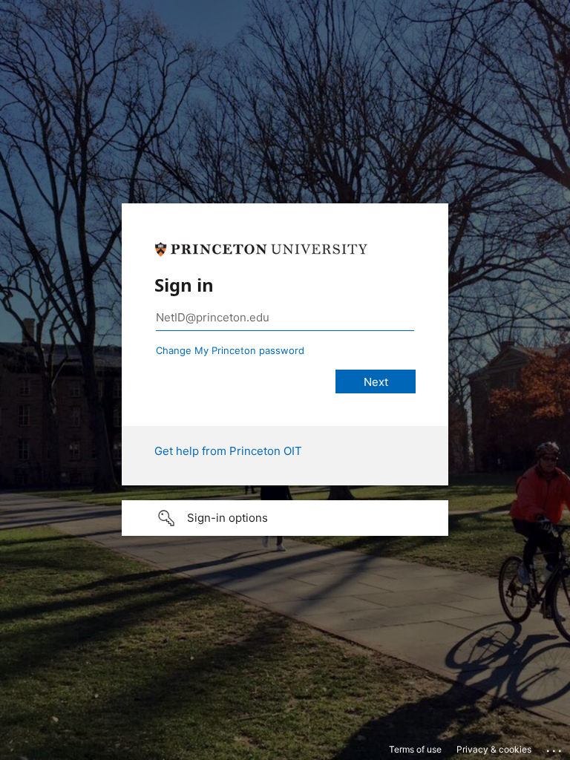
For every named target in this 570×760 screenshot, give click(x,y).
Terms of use (415, 749)
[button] (285, 518)
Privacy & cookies (493, 749)
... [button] (555, 747)
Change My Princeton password (230, 350)
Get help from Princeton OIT (228, 451)
